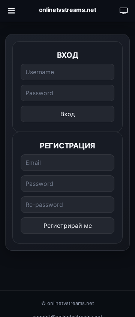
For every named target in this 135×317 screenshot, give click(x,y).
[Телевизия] (124, 11)
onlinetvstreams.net (67, 10)
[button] (11, 11)
